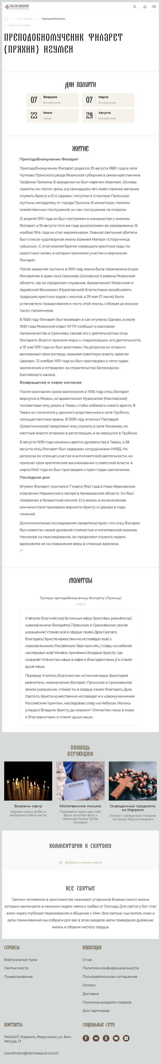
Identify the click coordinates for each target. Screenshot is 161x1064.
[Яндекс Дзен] (126, 1038)
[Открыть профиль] (144, 6)
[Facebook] (86, 1038)
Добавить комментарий (83, 862)
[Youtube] (116, 1038)
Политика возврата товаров (107, 1002)
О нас (87, 960)
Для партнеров (96, 1011)
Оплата (89, 985)
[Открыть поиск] (134, 6)
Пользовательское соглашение (110, 977)
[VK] (96, 1038)
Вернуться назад (19, 25)
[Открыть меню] (154, 7)
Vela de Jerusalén (17, 7)
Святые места (16, 968)
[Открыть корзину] (125, 6)
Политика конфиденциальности (111, 968)
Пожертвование (18, 977)
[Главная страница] (6, 19)
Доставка (91, 994)
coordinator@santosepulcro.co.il (31, 1053)
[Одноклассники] (106, 1038)
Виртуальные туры (20, 960)
